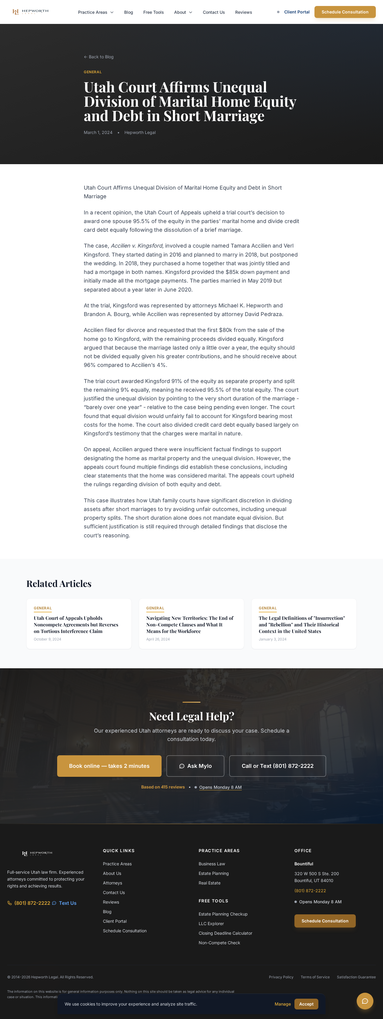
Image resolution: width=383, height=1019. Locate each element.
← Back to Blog (99, 56)
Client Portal (297, 11)
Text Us (68, 903)
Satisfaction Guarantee (356, 977)
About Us (112, 873)
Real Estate (210, 882)
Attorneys (112, 882)
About (180, 12)
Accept (306, 1003)
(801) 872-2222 (32, 903)
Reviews (243, 12)
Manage (283, 1003)
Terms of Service (315, 977)
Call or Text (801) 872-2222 (278, 766)
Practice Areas (93, 12)
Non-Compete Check (219, 942)
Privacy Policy (281, 977)
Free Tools (153, 12)
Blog (128, 12)
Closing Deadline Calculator (225, 933)
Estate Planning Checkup (223, 913)
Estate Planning (214, 873)
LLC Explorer (211, 923)
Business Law (212, 863)
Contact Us (214, 12)
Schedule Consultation (345, 11)
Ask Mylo (199, 766)
